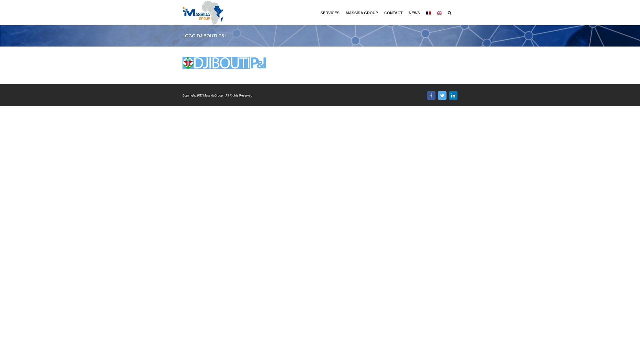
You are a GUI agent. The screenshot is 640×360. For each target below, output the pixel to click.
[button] (449, 12)
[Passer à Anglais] (439, 12)
